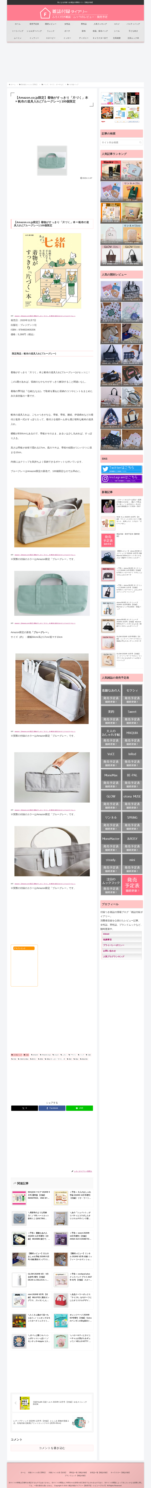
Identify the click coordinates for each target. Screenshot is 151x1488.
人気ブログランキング (113, 956)
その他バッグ (17, 1055)
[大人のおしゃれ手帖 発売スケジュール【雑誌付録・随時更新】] (111, 736)
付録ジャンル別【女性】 (58, 1472)
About (106, 934)
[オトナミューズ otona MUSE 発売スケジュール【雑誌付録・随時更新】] (132, 800)
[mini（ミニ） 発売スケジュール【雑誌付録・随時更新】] (132, 863)
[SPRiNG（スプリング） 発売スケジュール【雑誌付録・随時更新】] (132, 821)
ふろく (64, 1055)
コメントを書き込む (52, 1448)
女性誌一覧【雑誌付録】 (99, 1472)
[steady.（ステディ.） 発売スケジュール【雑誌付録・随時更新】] (111, 863)
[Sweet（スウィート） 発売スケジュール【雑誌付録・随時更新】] (132, 715)
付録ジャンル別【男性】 (37, 1472)
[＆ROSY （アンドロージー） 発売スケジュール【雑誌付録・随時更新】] (132, 842)
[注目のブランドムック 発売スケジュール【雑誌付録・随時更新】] (111, 885)
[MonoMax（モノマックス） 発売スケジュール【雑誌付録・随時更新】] (111, 779)
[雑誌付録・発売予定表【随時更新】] (132, 885)
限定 (70, 1059)
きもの (56, 1055)
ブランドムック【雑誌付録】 (75, 1475)
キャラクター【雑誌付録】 (120, 1472)
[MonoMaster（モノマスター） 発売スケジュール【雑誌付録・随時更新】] (111, 842)
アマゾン (73, 1055)
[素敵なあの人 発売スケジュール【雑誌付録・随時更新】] (111, 694)
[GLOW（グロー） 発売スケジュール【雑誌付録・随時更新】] (111, 800)
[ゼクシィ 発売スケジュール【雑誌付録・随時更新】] (132, 694)
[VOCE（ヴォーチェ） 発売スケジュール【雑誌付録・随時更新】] (111, 758)
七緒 (27, 1055)
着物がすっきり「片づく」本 (56, 1059)
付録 (14, 1059)
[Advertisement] (75, 61)
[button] (140, 142)
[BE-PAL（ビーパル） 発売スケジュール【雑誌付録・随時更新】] (132, 779)
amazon (35, 1055)
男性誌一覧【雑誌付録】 (78, 1472)
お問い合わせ (109, 951)
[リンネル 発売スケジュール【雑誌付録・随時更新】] (111, 821)
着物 (41, 1059)
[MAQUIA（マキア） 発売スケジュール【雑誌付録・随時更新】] (132, 736)
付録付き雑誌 (24, 1059)
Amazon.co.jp (46, 1055)
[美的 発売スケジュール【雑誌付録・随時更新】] (111, 715)
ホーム (23, 1472)
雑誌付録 (85, 1059)
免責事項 (107, 939)
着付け (34, 1059)
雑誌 (76, 1059)
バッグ (82, 1055)
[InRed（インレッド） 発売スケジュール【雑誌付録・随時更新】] (132, 758)
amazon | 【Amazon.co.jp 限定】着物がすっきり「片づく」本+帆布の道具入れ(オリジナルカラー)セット (45, 316)
